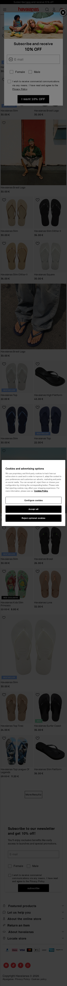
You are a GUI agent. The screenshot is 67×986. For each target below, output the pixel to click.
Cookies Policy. (41, 490)
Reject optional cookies (33, 518)
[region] (33, 493)
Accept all (33, 509)
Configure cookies (33, 500)
